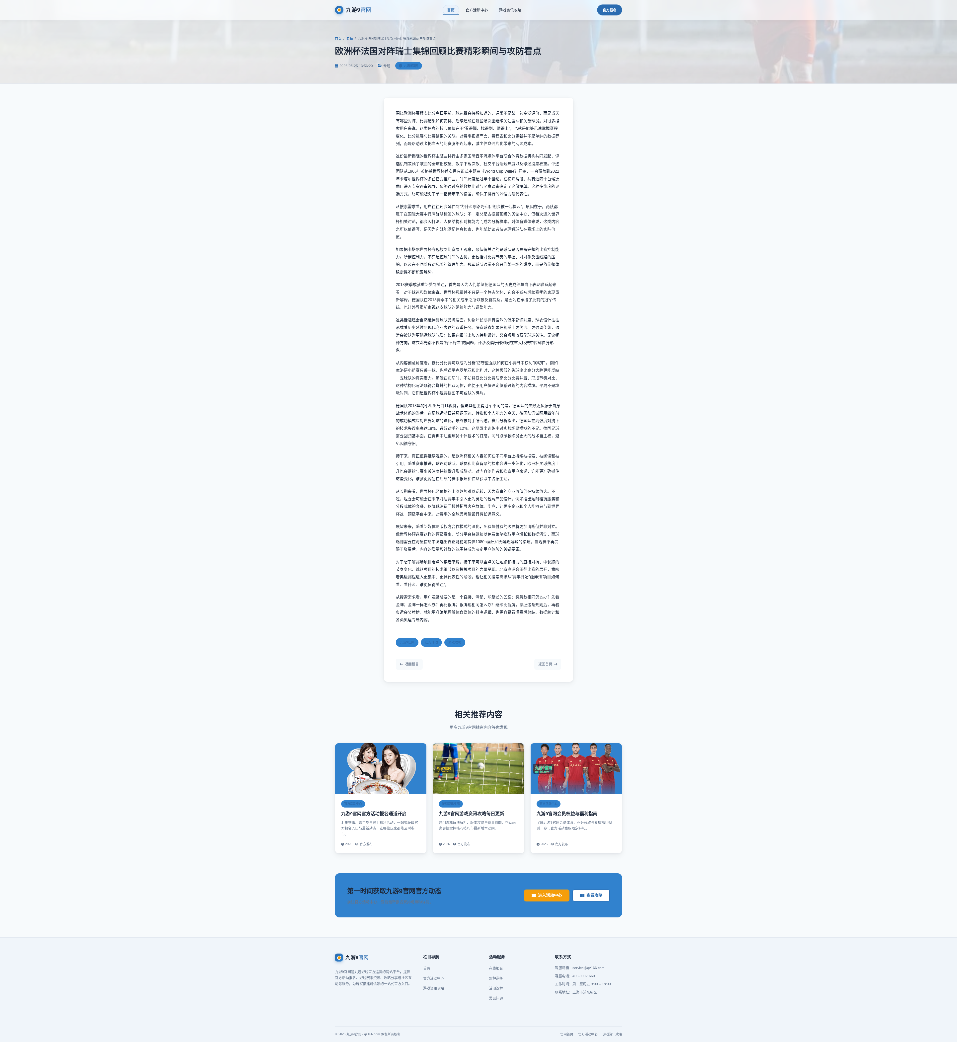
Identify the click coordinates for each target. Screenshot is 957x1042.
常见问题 (496, 998)
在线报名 (496, 968)
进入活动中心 (550, 895)
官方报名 (610, 10)
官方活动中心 (477, 10)
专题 (349, 38)
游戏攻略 (454, 642)
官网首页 (566, 1034)
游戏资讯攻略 (510, 10)
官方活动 (431, 642)
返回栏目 (412, 664)
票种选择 (496, 978)
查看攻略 (594, 895)
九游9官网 (407, 642)
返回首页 (545, 664)
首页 (451, 10)
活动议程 (496, 988)
